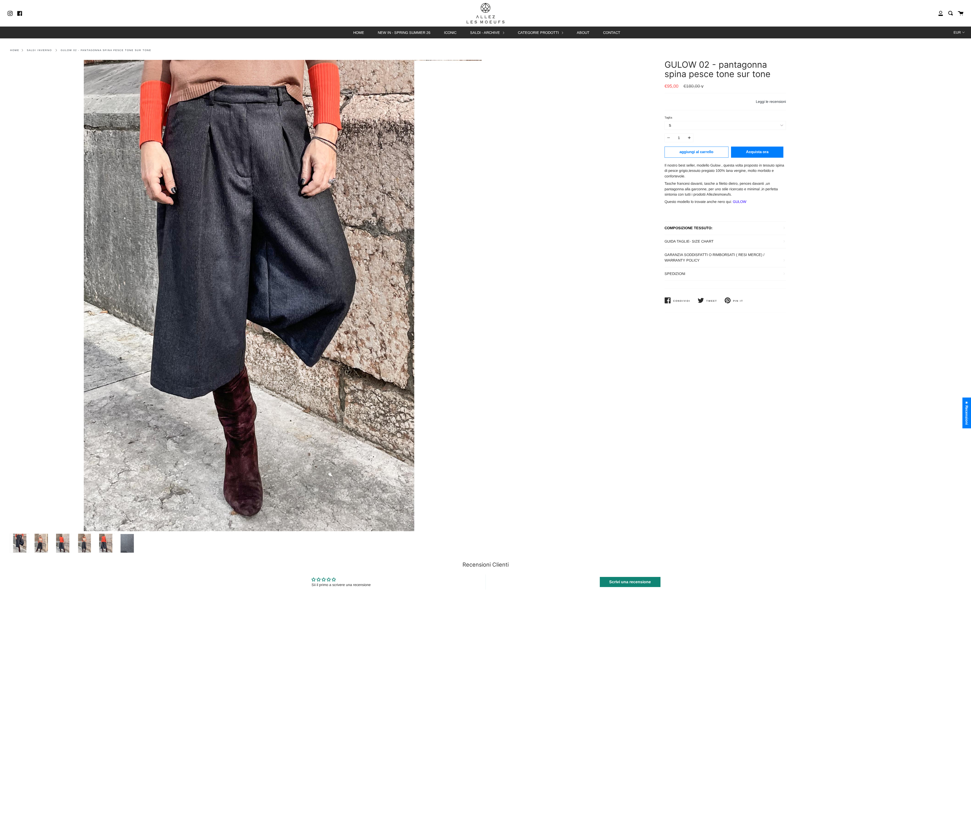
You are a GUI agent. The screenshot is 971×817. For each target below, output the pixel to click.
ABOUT (583, 33)
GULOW (739, 202)
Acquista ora (757, 152)
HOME (358, 33)
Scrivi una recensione (630, 582)
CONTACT (611, 33)
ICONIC (450, 33)
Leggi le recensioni (771, 102)
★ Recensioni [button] (967, 413)
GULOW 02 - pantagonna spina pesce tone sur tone (106, 50)
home (14, 50)
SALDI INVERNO (39, 50)
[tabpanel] (246, 295)
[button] (101, 770)
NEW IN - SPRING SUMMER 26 (404, 33)
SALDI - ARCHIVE (485, 33)
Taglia (668, 117)
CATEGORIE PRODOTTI (539, 33)
